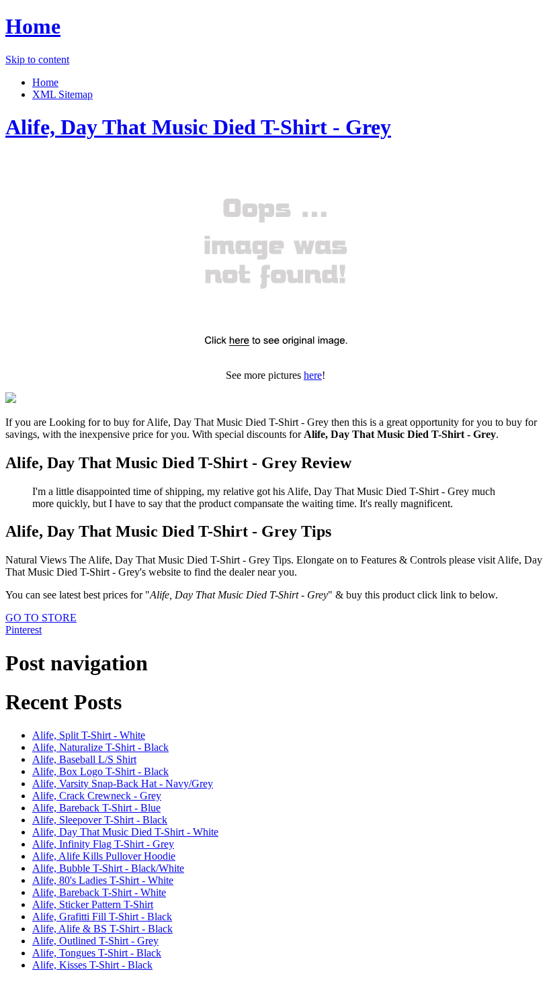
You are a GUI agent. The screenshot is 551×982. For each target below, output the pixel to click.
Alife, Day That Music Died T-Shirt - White (125, 832)
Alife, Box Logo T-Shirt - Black (100, 771)
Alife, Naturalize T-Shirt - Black (100, 747)
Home (32, 26)
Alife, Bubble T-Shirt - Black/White (108, 868)
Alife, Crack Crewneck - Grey (96, 795)
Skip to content (37, 59)
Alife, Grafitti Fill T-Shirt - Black (102, 916)
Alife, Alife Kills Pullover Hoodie (103, 856)
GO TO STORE (41, 617)
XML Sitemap (62, 94)
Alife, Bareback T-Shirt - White (99, 892)
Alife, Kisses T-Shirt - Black (92, 965)
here (313, 375)
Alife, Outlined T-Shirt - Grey (95, 940)
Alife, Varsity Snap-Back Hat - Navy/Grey (122, 783)
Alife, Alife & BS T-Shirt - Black (102, 928)
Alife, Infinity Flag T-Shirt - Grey (103, 844)
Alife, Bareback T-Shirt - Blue (96, 807)
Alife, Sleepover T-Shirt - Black (99, 819)
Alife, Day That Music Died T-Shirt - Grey (198, 127)
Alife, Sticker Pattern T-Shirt (92, 904)
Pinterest (23, 629)
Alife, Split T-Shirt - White (88, 735)
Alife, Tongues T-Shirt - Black (96, 952)
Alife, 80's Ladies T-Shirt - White (102, 880)
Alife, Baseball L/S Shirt (84, 759)
